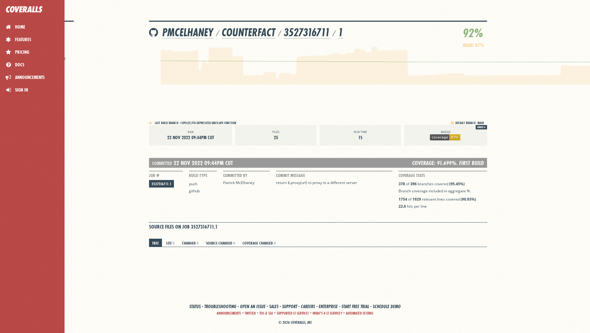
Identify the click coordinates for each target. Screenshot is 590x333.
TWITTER (250, 313)
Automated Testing (359, 313)
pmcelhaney (187, 32)
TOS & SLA (266, 313)
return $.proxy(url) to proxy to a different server (316, 182)
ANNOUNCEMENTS (229, 313)
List (170, 243)
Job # (154, 175)
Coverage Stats (412, 175)
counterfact (248, 32)
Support (289, 306)
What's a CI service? (327, 313)
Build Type (198, 175)
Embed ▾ (481, 127)
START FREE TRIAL (355, 306)
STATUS (195, 306)
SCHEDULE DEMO (387, 306)
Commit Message (290, 175)
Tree (155, 243)
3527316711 (307, 32)
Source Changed (220, 243)
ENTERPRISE (328, 306)
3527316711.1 (161, 183)
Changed (190, 243)
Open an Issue (253, 306)
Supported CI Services (293, 313)
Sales (273, 306)
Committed (162, 163)
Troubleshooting (220, 306)
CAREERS (308, 306)
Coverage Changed (259, 243)
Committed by (235, 175)
